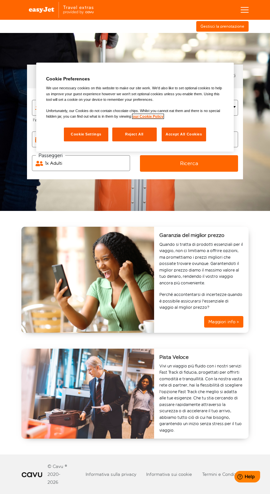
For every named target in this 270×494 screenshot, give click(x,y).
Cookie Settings (86, 134)
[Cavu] (32, 474)
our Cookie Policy (148, 116)
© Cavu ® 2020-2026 (57, 474)
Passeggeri (51, 155)
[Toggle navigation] (245, 10)
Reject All (134, 134)
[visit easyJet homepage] (59, 10)
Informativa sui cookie (169, 474)
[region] (135, 107)
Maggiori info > (223, 322)
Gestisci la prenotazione (222, 26)
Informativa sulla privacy (111, 474)
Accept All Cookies (184, 134)
